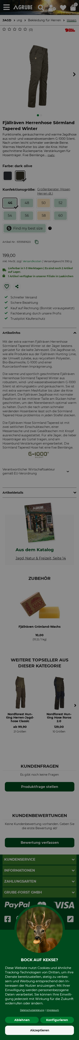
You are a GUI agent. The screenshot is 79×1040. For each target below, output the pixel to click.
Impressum (53, 1010)
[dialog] (39, 520)
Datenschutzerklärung (32, 1010)
